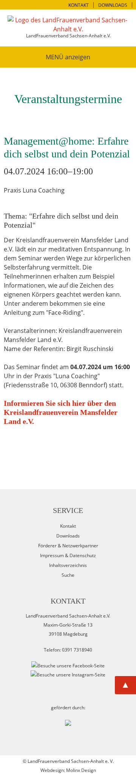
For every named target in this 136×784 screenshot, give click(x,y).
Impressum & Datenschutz (68, 555)
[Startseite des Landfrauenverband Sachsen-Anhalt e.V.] (68, 24)
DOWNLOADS (112, 5)
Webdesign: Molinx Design (68, 770)
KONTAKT (78, 5)
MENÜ (54, 57)
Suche (68, 575)
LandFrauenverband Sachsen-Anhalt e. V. (71, 761)
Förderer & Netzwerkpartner (68, 545)
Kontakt (68, 526)
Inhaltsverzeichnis (68, 565)
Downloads (68, 536)
